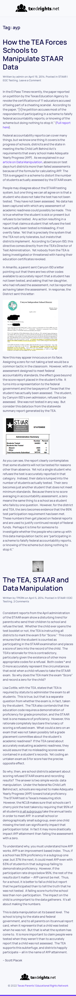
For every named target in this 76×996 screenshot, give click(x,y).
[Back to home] (38, 8)
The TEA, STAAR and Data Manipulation (36, 584)
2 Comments (21, 601)
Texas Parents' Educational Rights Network (42, 985)
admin (20, 76)
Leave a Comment (30, 80)
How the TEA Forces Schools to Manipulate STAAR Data (35, 54)
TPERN (20, 598)
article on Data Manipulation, (23, 162)
